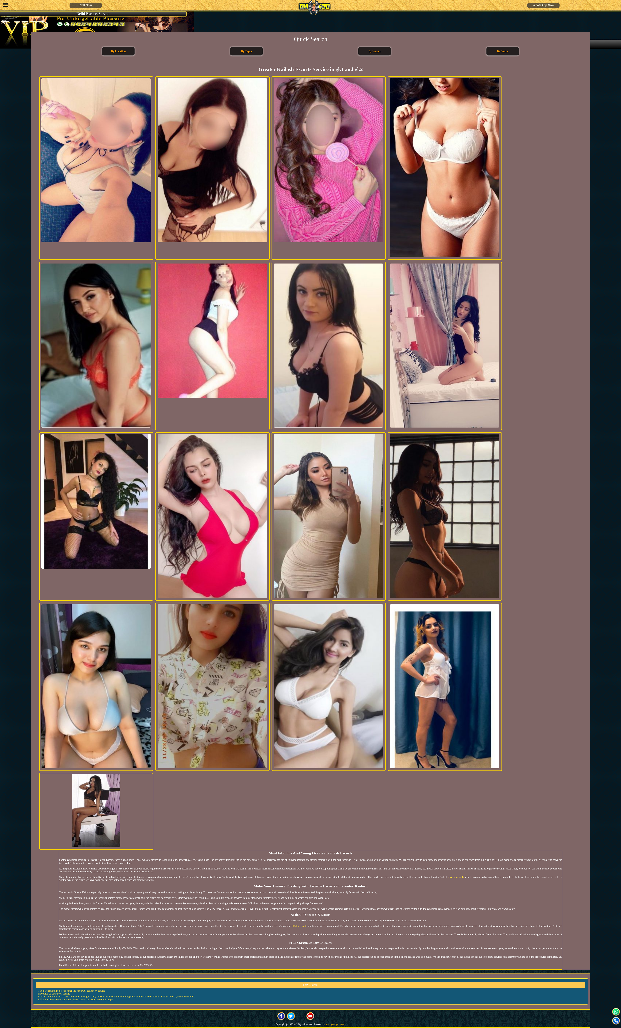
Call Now (86, 5)
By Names (375, 51)
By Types (246, 51)
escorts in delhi (456, 877)
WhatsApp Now (543, 5)
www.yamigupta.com (335, 1024)
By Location (118, 51)
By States (502, 51)
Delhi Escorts (300, 926)
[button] (5, 5)
